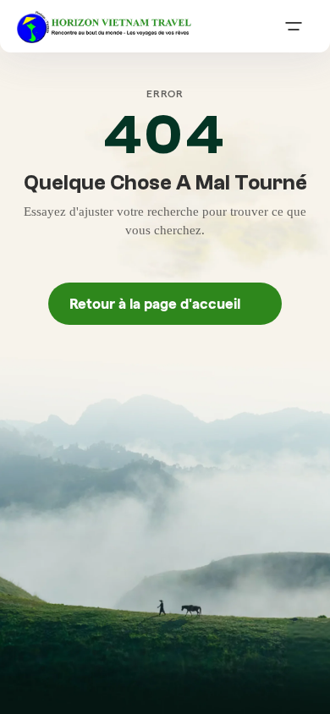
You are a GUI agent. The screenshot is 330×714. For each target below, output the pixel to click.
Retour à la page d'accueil (165, 303)
